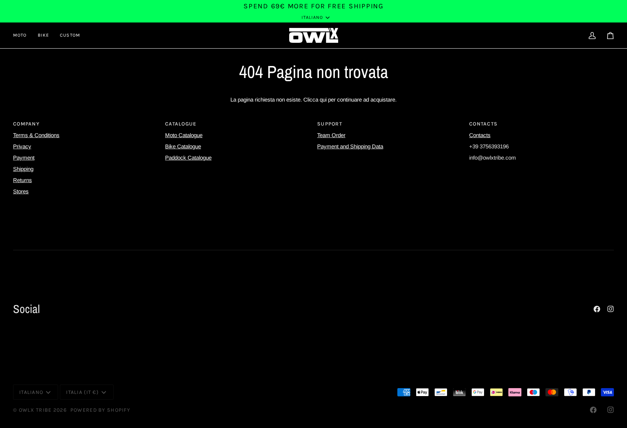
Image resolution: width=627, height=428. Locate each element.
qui (323, 99)
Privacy (22, 146)
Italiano (312, 17)
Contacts (480, 135)
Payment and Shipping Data (350, 146)
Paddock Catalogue (188, 158)
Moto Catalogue (183, 135)
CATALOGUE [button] (181, 124)
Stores (21, 191)
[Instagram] (610, 309)
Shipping (23, 169)
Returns (22, 180)
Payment (23, 158)
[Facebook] (597, 309)
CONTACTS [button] (483, 124)
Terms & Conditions (36, 135)
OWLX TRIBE (35, 410)
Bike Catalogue (183, 146)
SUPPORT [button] (329, 124)
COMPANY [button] (26, 124)
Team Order (331, 135)
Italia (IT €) (82, 392)
